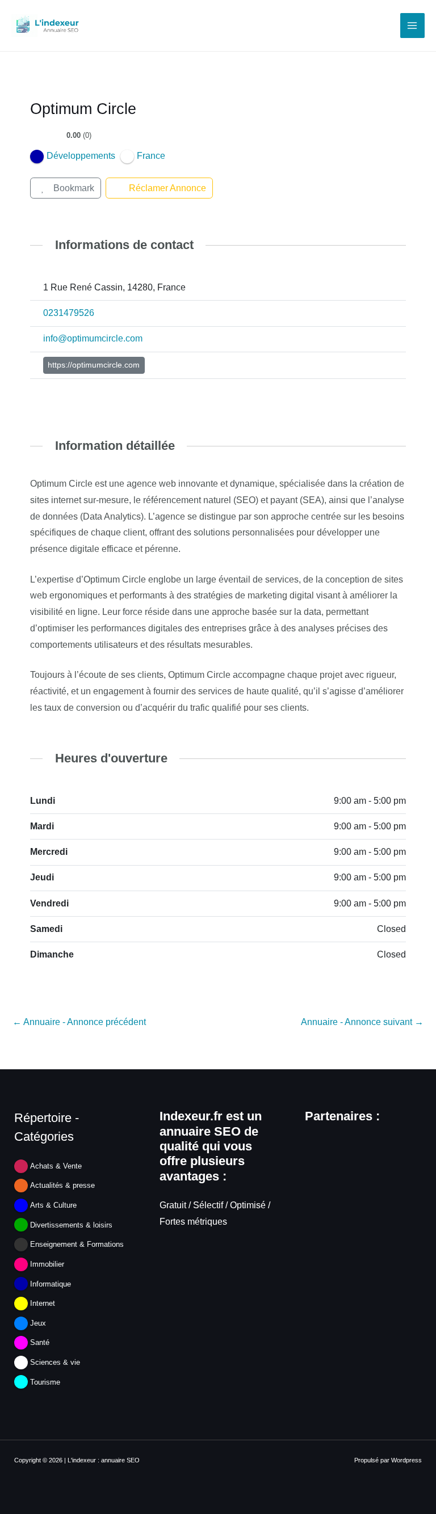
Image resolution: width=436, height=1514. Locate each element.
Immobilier (47, 1264)
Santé (39, 1342)
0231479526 (68, 313)
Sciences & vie (55, 1362)
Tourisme (45, 1382)
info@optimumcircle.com (92, 338)
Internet (42, 1303)
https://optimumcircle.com (94, 365)
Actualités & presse (62, 1185)
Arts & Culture (53, 1205)
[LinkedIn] (37, 390)
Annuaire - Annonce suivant (362, 1022)
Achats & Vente (56, 1166)
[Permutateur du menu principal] (412, 25)
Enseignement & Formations (77, 1244)
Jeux (38, 1323)
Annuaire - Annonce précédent (79, 1022)
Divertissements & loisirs (71, 1225)
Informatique (50, 1284)
